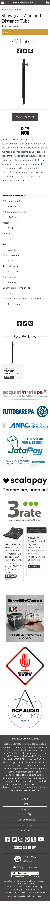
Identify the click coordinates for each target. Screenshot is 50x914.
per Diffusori (16, 9)
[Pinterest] (27, 840)
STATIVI (5, 9)
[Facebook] (7, 840)
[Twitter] (14, 840)
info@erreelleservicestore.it (34, 892)
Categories (25, 809)
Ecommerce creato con (25, 896)
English (22, 867)
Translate (34, 876)
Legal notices (25, 825)
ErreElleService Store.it (25, 2)
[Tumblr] (33, 840)
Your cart (23, 814)
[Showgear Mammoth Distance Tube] (25, 81)
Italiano (33, 867)
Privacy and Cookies (25, 819)
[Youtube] (40, 840)
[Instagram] (20, 840)
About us (25, 830)
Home (25, 803)
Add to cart (25, 117)
